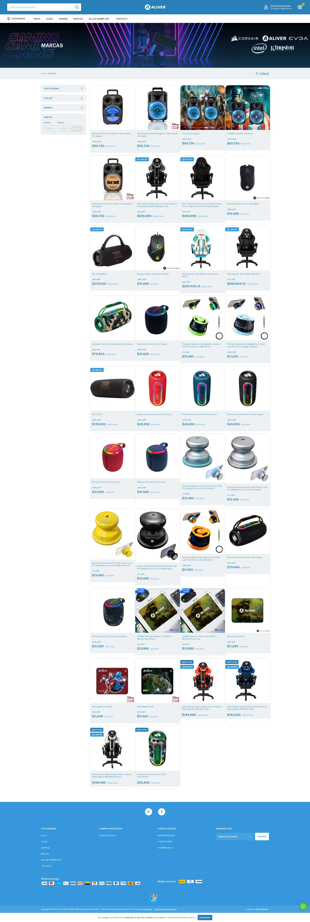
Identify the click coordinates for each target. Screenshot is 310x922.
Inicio (37, 19)
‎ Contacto (121, 19)
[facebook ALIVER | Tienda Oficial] (161, 811)
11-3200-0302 (165, 841)
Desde (47, 122)
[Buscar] (77, 7)
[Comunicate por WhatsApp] (303, 906)
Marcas (78, 19)
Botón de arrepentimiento (166, 909)
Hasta (60, 122)
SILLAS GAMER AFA (99, 19)
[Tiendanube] (257, 909)
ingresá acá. (147, 909)
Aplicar (77, 129)
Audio (49, 19)
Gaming (63, 19)
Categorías (18, 18)
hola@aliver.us (165, 847)
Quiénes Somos (107, 835)
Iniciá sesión (284, 6)
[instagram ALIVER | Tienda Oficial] (148, 811)
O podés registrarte (280, 8)
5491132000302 (166, 835)
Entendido (204, 917)
